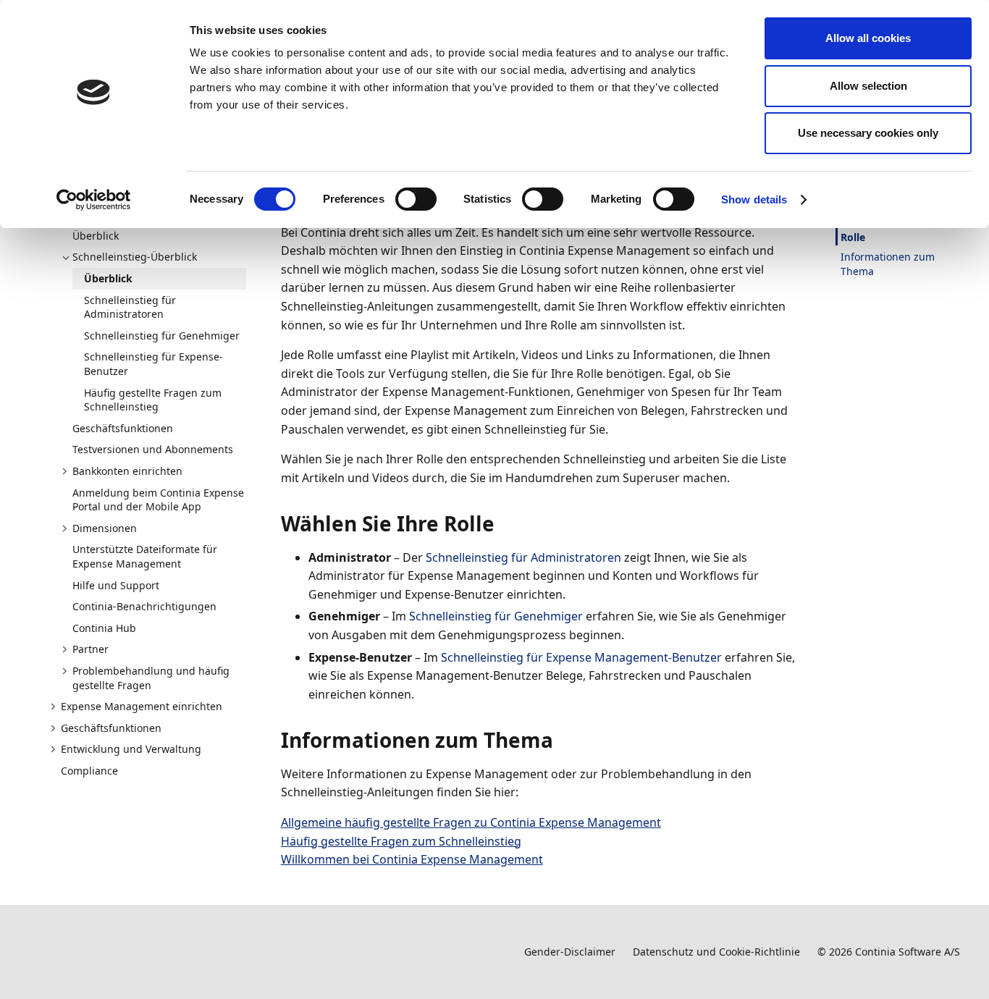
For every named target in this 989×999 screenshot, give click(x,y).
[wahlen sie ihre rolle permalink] (503, 523)
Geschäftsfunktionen (122, 428)
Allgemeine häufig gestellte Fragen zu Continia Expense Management (471, 822)
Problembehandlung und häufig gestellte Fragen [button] (151, 678)
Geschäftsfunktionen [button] (111, 728)
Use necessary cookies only (868, 133)
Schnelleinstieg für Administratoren (130, 307)
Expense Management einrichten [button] (141, 706)
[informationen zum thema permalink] (562, 740)
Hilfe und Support (115, 585)
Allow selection (868, 86)
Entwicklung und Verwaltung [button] (131, 749)
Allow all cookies (868, 38)
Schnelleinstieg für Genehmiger (162, 335)
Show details (754, 199)
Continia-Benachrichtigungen (144, 606)
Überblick (95, 236)
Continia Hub (104, 628)
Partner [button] (90, 649)
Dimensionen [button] (104, 528)
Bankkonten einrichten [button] (127, 471)
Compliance (89, 770)
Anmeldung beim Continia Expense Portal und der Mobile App (158, 500)
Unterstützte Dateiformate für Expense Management (144, 556)
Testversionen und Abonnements (152, 449)
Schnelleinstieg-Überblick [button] (134, 257)
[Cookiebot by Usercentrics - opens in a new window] (93, 200)
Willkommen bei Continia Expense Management (412, 859)
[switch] (416, 199)
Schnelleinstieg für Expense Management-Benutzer (581, 657)
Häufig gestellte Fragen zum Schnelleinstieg (153, 400)
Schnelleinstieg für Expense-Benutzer (153, 364)
